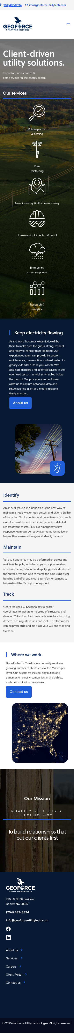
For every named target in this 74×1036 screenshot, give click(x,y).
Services (11, 958)
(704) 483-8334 (17, 912)
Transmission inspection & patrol (37, 235)
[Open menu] (68, 24)
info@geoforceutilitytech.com (47, 5)
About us (20, 403)
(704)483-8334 (12, 5)
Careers (11, 966)
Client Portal (14, 974)
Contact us (19, 692)
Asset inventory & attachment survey (37, 203)
